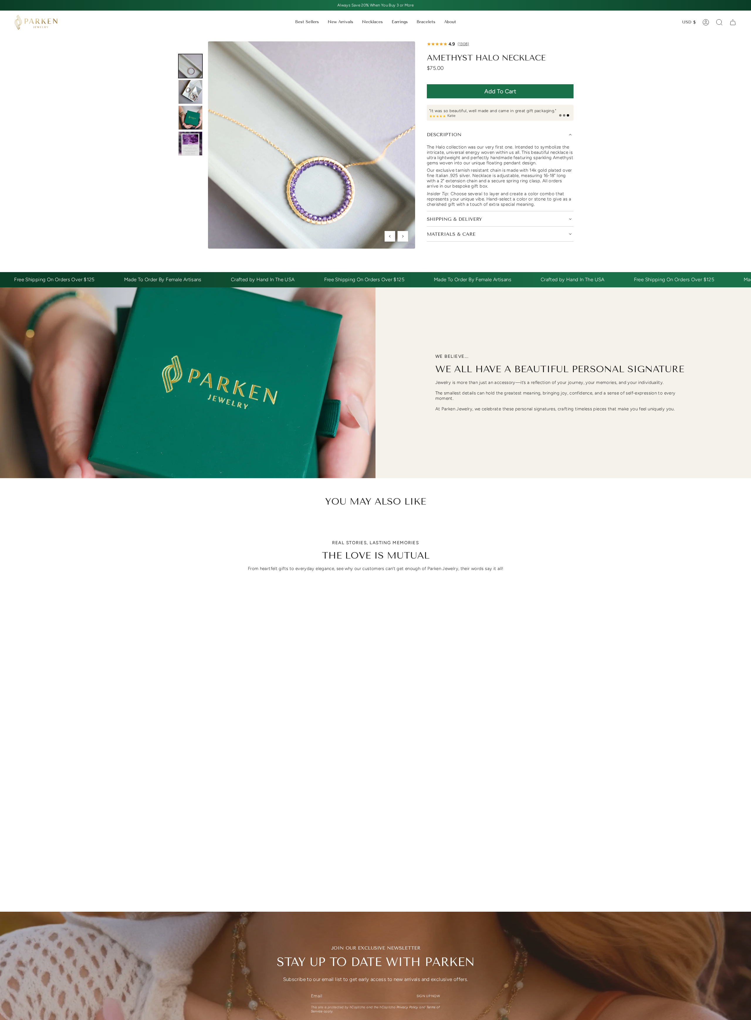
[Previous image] (390, 236)
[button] (372, 22)
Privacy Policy (407, 1007)
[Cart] (733, 22)
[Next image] (403, 236)
